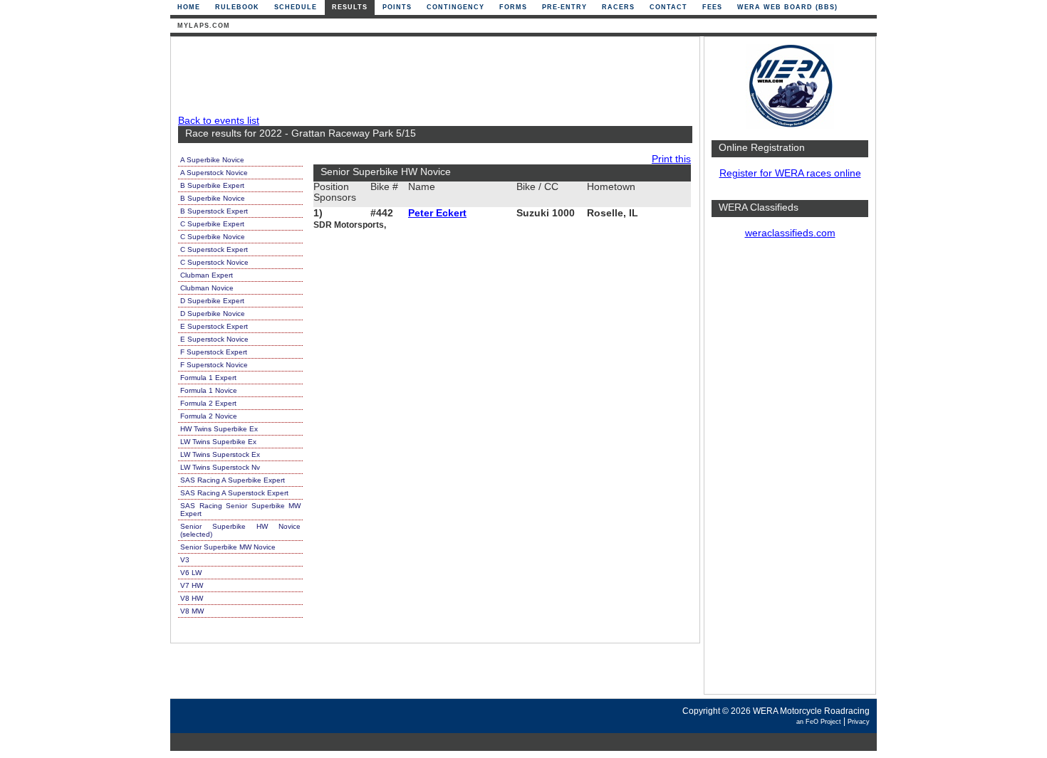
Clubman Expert (206, 275)
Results (350, 7)
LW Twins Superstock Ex (220, 454)
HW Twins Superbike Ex (219, 429)
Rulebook (237, 7)
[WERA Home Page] (790, 125)
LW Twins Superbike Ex (218, 442)
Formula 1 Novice (208, 390)
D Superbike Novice (212, 313)
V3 (184, 560)
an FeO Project (818, 721)
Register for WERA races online (790, 173)
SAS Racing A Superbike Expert (232, 480)
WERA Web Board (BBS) (787, 7)
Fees (712, 7)
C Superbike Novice (212, 237)
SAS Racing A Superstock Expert (234, 493)
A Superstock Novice (214, 173)
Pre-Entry (564, 7)
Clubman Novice (207, 288)
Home (188, 7)
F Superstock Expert (213, 352)
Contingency (455, 7)
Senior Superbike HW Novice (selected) (240, 530)
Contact (668, 7)
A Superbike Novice (212, 160)
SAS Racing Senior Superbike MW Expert (240, 509)
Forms (513, 7)
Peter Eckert (437, 213)
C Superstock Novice (214, 262)
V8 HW (191, 598)
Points (397, 7)
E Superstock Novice (214, 339)
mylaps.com (203, 25)
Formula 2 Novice (208, 416)
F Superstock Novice (214, 365)
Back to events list (218, 120)
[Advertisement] (790, 473)
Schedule (295, 7)
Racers (618, 7)
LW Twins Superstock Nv (220, 467)
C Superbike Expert (212, 224)
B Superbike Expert (212, 185)
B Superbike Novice (212, 198)
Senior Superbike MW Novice (228, 547)
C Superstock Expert (214, 249)
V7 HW (191, 585)
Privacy (859, 721)
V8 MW (192, 611)
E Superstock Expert (214, 326)
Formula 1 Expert (208, 377)
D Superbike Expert (212, 301)
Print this (671, 159)
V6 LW (191, 573)
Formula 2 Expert (208, 403)
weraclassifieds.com (790, 233)
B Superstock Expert (214, 211)
